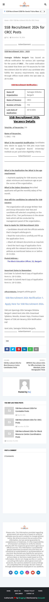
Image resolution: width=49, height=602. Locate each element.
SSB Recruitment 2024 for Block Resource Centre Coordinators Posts (28, 434)
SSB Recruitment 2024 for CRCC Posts (28, 421)
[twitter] (16, 572)
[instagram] (27, 572)
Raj (7, 37)
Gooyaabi (41, 598)
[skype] (22, 572)
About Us (17, 591)
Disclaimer (19, 593)
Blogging (22, 598)
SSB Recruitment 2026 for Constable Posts (26, 409)
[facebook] (11, 572)
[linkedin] (38, 572)
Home (7, 20)
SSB (11, 20)
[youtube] (33, 572)
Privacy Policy (29, 591)
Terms (40, 591)
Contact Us (30, 593)
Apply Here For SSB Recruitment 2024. (24, 304)
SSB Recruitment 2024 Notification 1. (24, 297)
